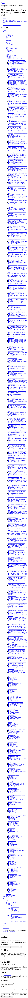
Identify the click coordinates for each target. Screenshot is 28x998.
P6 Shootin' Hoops (12, 691)
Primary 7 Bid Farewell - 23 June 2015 (16, 226)
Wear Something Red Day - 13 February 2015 (17, 315)
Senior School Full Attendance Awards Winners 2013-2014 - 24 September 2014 (16, 417)
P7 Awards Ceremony (12, 679)
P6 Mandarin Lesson (12, 859)
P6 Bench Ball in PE (12, 798)
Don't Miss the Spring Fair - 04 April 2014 (17, 490)
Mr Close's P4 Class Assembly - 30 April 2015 (17, 267)
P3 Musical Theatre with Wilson (15, 773)
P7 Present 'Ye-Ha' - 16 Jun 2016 (15, 127)
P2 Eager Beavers (12, 864)
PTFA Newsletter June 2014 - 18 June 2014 (17, 445)
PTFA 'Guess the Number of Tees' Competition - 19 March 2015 (15, 291)
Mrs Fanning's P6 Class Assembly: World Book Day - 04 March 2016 (16, 152)
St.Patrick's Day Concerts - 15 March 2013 (17, 633)
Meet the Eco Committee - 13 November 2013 (17, 564)
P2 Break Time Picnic (12, 689)
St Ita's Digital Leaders (13, 870)
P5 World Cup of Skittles (13, 686)
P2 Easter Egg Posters (12, 742)
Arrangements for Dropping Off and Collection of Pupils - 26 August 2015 (16, 221)
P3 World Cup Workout (13, 696)
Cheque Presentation (12, 777)
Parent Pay (8, 43)
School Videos (9, 892)
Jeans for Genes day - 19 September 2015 (16, 209)
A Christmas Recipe (12, 812)
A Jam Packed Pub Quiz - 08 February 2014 (17, 518)
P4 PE (9, 757)
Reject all (3, 946)
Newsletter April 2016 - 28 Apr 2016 (16, 142)
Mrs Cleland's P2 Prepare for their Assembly (17, 713)
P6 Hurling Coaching (12, 781)
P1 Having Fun (11, 772)
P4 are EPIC (10, 842)
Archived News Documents (9, 20)
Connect (10, 912)
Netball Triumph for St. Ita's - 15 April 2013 (17, 627)
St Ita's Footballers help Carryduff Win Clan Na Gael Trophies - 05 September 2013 (17, 600)
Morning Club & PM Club (11, 48)
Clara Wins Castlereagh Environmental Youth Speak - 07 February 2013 (17, 647)
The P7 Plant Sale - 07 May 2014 (15, 477)
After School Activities (10, 44)
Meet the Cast (11, 715)
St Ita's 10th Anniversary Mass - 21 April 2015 (17, 275)
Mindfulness (13, 909)
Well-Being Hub (6, 899)
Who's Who (8, 36)
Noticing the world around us (17, 911)
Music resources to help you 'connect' (18, 914)
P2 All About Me (11, 876)
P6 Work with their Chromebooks (15, 836)
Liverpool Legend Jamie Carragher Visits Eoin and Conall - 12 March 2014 (17, 500)
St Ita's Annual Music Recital (14, 748)
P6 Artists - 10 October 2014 (14, 405)
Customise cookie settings (16, 946)
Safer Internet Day (12, 776)
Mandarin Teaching (12, 695)
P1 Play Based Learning (13, 824)
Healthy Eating (9, 50)
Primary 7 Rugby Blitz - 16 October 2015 (16, 190)
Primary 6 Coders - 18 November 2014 (16, 389)
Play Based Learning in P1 (13, 789)
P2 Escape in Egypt (12, 786)
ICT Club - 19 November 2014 (14, 388)
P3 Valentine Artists (12, 778)
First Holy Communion (13, 710)
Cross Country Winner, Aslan (14, 816)
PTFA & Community (7, 896)
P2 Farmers (10, 682)
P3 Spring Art (11, 762)
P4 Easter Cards (11, 743)
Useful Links (8, 56)
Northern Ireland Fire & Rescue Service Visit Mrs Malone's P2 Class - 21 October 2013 (17, 575)
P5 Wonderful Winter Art (13, 825)
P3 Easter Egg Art (12, 740)
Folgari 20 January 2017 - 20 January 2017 (17, 80)
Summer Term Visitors (13, 687)
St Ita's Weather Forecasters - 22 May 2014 (17, 464)
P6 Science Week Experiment (14, 755)
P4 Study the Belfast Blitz (13, 736)
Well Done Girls (11, 854)
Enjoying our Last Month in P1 (14, 706)
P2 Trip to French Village (13, 733)
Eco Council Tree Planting (13, 821)
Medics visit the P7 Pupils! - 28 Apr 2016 (16, 141)
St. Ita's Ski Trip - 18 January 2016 (15, 159)
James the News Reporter (13, 770)
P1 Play (10, 692)
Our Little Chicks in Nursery (14, 837)
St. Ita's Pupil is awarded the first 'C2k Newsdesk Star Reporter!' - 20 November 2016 (16, 89)
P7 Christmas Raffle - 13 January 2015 (16, 349)
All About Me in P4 (12, 889)
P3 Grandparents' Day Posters (14, 793)
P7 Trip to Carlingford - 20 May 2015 (16, 248)
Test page (8, 673)
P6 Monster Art (11, 846)
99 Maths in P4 (11, 828)
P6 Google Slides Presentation (14, 839)
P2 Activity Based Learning (14, 826)
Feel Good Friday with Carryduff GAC (16, 764)
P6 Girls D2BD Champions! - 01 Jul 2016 (17, 124)
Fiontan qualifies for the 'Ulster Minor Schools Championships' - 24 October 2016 (17, 106)
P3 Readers (10, 796)
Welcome (8, 34)
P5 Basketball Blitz (12, 834)
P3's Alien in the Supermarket (14, 737)
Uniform (7, 49)
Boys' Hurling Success (13, 817)
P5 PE (9, 803)
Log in (2, 2)
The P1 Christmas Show (13, 813)
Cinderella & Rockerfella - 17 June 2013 (16, 609)
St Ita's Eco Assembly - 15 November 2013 (17, 563)
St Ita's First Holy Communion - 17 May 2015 (17, 250)
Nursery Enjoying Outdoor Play (14, 683)
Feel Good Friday (12, 868)
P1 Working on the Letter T (14, 848)
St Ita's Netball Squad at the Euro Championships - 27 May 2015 (15, 243)
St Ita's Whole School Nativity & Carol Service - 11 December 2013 (16, 546)
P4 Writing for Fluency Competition (15, 703)
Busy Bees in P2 (11, 804)
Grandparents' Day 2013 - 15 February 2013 (17, 640)
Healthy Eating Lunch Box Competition (16, 749)
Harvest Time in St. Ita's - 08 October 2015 (17, 204)
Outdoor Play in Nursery (13, 723)
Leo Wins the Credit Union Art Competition (17, 815)
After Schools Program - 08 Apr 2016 (16, 146)
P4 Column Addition (12, 874)
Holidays (7, 47)
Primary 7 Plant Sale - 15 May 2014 (15, 471)
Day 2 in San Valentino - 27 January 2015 (17, 340)
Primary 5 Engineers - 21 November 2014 (17, 387)
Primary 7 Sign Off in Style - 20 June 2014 (17, 442)
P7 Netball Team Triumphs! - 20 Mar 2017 (17, 67)
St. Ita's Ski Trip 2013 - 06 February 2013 (16, 649)
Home (4, 18)
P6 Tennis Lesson (12, 719)
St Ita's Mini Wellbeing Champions (15, 867)
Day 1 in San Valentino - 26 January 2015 (17, 341)
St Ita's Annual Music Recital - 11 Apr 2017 (17, 61)
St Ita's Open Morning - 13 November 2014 (17, 391)
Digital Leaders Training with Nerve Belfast (17, 758)
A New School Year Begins (14, 677)
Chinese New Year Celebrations (14, 746)
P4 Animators (11, 690)
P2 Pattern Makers (12, 879)
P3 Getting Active (12, 806)
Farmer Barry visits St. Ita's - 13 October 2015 (17, 196)
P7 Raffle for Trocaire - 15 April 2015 (16, 280)
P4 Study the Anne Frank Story (14, 717)
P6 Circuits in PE (11, 851)
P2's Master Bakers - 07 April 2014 (15, 487)
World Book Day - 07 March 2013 (15, 636)
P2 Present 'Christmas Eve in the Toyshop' (12, 25)
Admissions (5, 898)
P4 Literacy (10, 782)
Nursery (7, 38)
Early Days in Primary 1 (13, 884)
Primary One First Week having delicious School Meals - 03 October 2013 (16, 584)
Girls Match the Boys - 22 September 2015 (17, 208)
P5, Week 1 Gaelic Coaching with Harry (16, 783)
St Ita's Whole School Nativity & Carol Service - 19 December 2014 (16, 360)
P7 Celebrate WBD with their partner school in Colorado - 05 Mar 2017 (17, 70)
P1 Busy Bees (11, 861)
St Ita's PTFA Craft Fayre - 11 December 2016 (17, 84)
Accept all (8, 946)
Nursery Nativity (11, 818)
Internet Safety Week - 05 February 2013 (16, 650)
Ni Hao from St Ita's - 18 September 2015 (16, 210)
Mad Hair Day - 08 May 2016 (14, 135)
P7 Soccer (10, 779)
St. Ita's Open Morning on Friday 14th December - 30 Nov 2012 (16, 666)
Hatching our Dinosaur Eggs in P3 (15, 765)
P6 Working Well (11, 888)
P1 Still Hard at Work (12, 684)
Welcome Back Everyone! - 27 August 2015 (17, 219)
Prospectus (8, 37)
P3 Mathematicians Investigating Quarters (16, 799)
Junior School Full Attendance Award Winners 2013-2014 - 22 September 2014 (17, 420)
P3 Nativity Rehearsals (13, 835)
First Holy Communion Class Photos (15, 702)
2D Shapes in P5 (11, 890)
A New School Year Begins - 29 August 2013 (17, 603)
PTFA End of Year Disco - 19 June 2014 (16, 444)
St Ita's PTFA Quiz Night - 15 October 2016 (17, 108)
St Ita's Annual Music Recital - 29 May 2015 (17, 241)
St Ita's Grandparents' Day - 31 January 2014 (17, 524)
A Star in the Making (12, 819)
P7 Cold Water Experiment (13, 712)
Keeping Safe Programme (11, 55)
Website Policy (6, 928)
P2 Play (10, 699)
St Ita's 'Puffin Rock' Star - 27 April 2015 (16, 269)
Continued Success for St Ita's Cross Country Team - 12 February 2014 (17, 514)
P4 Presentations (11, 849)
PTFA (7, 897)
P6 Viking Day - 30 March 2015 (15, 283)
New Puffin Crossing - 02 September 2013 (17, 601)
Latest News (8, 42)
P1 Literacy (10, 830)
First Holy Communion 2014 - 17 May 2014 (17, 468)
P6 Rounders (11, 863)
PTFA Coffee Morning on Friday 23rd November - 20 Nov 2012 (16, 671)
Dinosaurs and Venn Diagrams (14, 802)
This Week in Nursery (12, 822)
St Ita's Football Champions (14, 726)
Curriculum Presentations (11, 53)
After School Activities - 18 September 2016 (17, 123)
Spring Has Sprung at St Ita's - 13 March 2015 (17, 298)
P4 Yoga (10, 865)
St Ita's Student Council (13, 871)
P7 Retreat (10, 751)
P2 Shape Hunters (12, 872)
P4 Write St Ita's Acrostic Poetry (14, 697)
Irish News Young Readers (13, 753)
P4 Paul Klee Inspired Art (13, 775)
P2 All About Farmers (12, 862)
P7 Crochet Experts (12, 704)
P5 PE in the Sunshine (13, 724)
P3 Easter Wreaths (12, 744)
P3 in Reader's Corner (12, 788)
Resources (8, 903)
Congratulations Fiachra (13, 756)
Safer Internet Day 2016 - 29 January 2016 (17, 157)
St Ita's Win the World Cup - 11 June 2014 (17, 451)
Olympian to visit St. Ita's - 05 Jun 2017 (16, 60)
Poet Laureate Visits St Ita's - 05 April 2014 (17, 488)
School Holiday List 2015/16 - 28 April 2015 (17, 268)
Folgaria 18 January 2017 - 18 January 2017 (17, 82)
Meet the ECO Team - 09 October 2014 (16, 406)
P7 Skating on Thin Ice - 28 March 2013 (16, 629)
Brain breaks (13, 918)
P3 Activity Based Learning (14, 718)
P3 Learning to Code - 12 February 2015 (16, 316)
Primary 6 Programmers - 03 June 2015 (16, 237)
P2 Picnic (10, 722)
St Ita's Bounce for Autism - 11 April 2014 (17, 481)
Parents (4, 19)
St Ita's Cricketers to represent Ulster (15, 731)
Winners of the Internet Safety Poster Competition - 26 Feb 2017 (15, 73)
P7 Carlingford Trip (12, 693)
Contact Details (9, 33)
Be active (10, 915)
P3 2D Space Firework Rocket (14, 875)
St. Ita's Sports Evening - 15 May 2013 (16, 620)
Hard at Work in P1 (12, 841)
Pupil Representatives (10, 895)
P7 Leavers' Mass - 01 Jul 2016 (14, 126)
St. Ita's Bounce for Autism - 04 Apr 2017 (16, 62)
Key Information (9, 35)
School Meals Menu (10, 51)
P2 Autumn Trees (11, 852)
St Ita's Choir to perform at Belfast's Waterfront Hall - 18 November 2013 (16, 561)
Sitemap (4, 925)
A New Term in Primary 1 (13, 738)
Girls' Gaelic (10, 856)
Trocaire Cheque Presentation (14, 732)
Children (5, 674)
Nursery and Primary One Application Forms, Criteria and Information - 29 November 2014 (17, 381)
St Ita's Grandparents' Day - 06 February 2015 (17, 326)
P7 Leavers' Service (12, 685)
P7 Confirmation (11, 768)
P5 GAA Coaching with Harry (14, 763)
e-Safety (7, 54)
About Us (5, 31)
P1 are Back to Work (12, 809)
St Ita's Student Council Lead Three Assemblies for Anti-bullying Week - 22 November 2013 (16, 558)
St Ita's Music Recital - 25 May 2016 (15, 130)
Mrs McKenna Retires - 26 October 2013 (16, 570)
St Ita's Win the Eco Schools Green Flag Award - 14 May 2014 (16, 473)
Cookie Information (7, 926)
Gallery (7, 676)
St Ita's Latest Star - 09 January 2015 (15, 351)
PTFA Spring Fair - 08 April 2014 (15, 484)
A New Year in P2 (12, 810)
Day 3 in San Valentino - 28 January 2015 (17, 339)
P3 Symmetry (11, 882)
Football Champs (11, 709)
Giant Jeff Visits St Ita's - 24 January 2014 (17, 525)
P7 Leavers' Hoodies (12, 698)
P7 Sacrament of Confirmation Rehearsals (17, 771)
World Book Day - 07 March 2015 (15, 301)
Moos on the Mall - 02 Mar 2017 (15, 71)
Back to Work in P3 (12, 887)
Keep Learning (11, 920)
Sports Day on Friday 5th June (14, 700)
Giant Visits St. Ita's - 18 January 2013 (16, 657)
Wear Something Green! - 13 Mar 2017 (16, 68)
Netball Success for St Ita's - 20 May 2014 (17, 467)
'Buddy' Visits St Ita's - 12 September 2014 (17, 424)
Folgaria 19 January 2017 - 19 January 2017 (17, 81)
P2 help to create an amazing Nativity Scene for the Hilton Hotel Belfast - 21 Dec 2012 (17, 661)
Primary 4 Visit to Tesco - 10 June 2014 (16, 452)
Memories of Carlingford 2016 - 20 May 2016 (17, 131)
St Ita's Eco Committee (13, 869)
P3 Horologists (11, 728)
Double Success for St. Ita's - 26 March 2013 (17, 632)
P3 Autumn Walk (11, 858)
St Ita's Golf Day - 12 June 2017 (15, 58)
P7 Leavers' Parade (12, 678)
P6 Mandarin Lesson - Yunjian (14, 750)
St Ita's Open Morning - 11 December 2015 (17, 164)
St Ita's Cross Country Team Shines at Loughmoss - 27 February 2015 (16, 310)
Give (9, 904)
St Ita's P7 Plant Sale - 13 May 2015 (15, 256)
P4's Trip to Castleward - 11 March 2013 (16, 634)
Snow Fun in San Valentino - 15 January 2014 (17, 533)
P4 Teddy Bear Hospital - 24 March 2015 (16, 287)
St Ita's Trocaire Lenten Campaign (15, 739)
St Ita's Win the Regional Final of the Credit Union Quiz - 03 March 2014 (17, 507)
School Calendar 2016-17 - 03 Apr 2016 (16, 147)
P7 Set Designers (11, 735)
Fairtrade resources (15, 907)
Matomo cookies (7, 975)
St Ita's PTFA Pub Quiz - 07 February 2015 (17, 325)
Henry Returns (11, 811)
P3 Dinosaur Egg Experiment (14, 769)
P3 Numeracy (11, 838)
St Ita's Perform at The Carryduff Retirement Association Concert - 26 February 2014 (17, 512)
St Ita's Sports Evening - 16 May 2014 (16, 470)
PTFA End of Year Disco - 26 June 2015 (16, 222)
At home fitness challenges (16, 917)
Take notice (10, 908)
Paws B (15, 910)
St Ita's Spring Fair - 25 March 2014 (15, 495)
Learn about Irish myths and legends (18, 921)
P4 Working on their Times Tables (15, 808)
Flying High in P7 (12, 891)
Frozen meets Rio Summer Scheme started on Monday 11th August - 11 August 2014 (17, 429)
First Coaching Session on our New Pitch (16, 729)
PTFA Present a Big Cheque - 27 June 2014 (17, 434)
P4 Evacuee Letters (12, 707)
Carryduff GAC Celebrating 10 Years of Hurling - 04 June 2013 (16, 613)
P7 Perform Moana (12, 716)
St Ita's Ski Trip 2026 (12, 790)
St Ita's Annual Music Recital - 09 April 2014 (17, 482)
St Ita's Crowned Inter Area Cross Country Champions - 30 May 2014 (17, 461)
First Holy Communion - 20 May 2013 (16, 617)
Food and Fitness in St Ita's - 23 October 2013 (17, 573)
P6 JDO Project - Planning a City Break (16, 795)
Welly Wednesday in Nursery (14, 785)
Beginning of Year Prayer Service (15, 855)
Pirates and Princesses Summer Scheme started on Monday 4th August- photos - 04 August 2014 (17, 432)
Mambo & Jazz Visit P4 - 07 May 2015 (16, 260)
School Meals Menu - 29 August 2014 (16, 427)
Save (12, 996)
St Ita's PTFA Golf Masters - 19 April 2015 (17, 276)
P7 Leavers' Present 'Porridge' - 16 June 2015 (17, 232)
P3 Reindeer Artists (12, 832)
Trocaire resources (14, 905)
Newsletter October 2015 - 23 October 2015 (17, 182)
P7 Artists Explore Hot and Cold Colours (16, 784)
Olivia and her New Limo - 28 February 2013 (17, 639)
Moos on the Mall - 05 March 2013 (15, 637)
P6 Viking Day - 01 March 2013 (15, 638)
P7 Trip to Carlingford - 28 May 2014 (16, 462)
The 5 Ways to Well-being (11, 902)
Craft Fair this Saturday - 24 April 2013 (16, 626)
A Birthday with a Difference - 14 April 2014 (17, 480)
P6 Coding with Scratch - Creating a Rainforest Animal (15, 792)
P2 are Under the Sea (12, 705)
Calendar (7, 45)
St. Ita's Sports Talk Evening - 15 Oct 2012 (17, 672)
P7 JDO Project (11, 845)
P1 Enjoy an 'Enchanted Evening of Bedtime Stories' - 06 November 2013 (17, 568)
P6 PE (9, 711)
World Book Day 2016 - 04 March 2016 (16, 150)
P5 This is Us (11, 829)
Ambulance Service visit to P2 (14, 831)
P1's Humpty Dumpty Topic (14, 883)
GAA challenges (14, 916)
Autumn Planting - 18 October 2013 (15, 577)
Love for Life (11, 680)
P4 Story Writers (11, 797)
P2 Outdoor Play (11, 720)
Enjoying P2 (10, 885)
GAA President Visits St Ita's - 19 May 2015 (17, 249)
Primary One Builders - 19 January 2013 (16, 653)
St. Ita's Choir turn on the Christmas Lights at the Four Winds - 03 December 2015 (17, 169)
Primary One (8, 40)
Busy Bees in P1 (11, 725)
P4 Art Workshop (11, 766)
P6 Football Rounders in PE (14, 844)
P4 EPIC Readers (12, 881)
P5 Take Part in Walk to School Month (16, 850)
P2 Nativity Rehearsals (13, 823)
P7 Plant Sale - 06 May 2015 (14, 261)
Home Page (3, 3)
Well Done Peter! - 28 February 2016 (16, 154)
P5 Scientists (11, 745)
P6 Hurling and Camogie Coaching (15, 759)
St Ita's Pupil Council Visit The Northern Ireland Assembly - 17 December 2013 (16, 543)
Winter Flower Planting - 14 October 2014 (17, 404)
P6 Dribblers (11, 805)
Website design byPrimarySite (9, 931)
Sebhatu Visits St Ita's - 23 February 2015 (16, 314)
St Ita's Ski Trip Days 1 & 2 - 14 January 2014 (17, 534)
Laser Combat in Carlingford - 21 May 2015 (17, 247)
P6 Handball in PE (12, 801)
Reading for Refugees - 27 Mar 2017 (16, 65)
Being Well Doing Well (10, 901)
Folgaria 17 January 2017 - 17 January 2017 (17, 83)
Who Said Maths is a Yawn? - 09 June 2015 (17, 235)
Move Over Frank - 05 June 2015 (15, 236)
